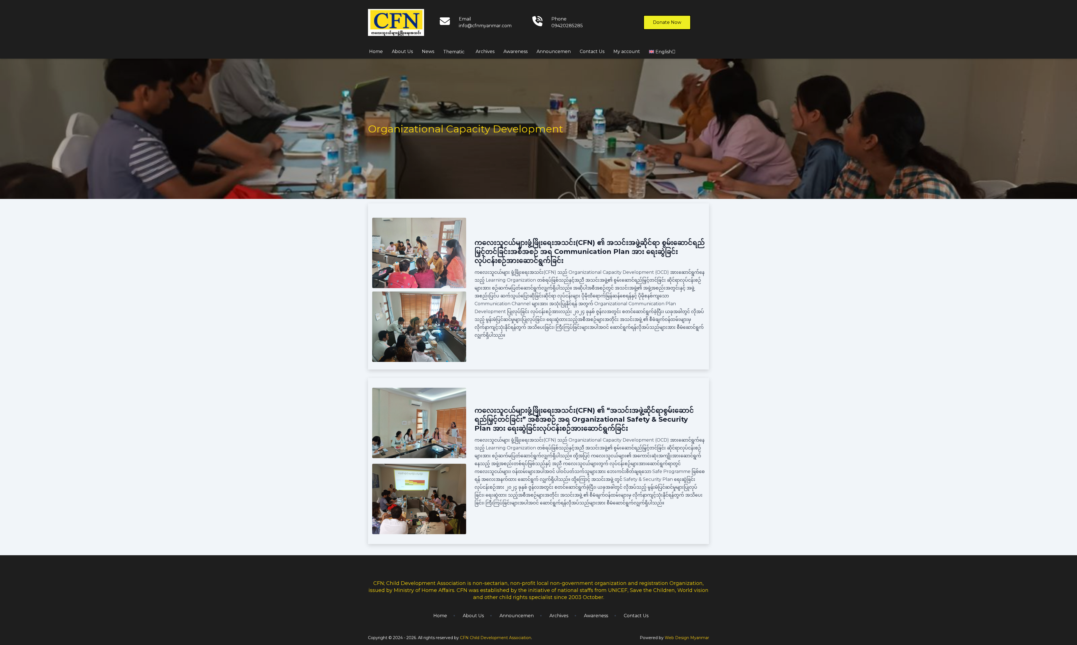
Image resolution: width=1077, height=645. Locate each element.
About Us (402, 51)
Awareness (515, 51)
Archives (485, 51)
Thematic (453, 51)
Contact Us (592, 51)
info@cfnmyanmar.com (485, 25)
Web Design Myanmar (687, 637)
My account (626, 51)
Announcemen (554, 51)
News (428, 51)
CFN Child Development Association (495, 637)
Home (376, 51)
